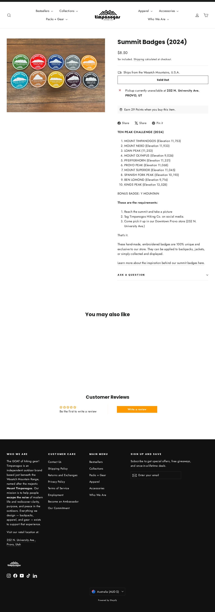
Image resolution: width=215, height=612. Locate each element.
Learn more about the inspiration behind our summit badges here (161, 263)
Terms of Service (58, 488)
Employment (55, 495)
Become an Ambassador (63, 501)
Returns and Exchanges (62, 475)
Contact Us (54, 462)
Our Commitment (59, 508)
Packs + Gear (55, 19)
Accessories (167, 11)
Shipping (139, 59)
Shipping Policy (58, 469)
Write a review (137, 409)
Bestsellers (43, 11)
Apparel (144, 11)
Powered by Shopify (107, 600)
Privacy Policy (56, 482)
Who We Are (157, 19)
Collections (67, 11)
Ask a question (131, 275)
